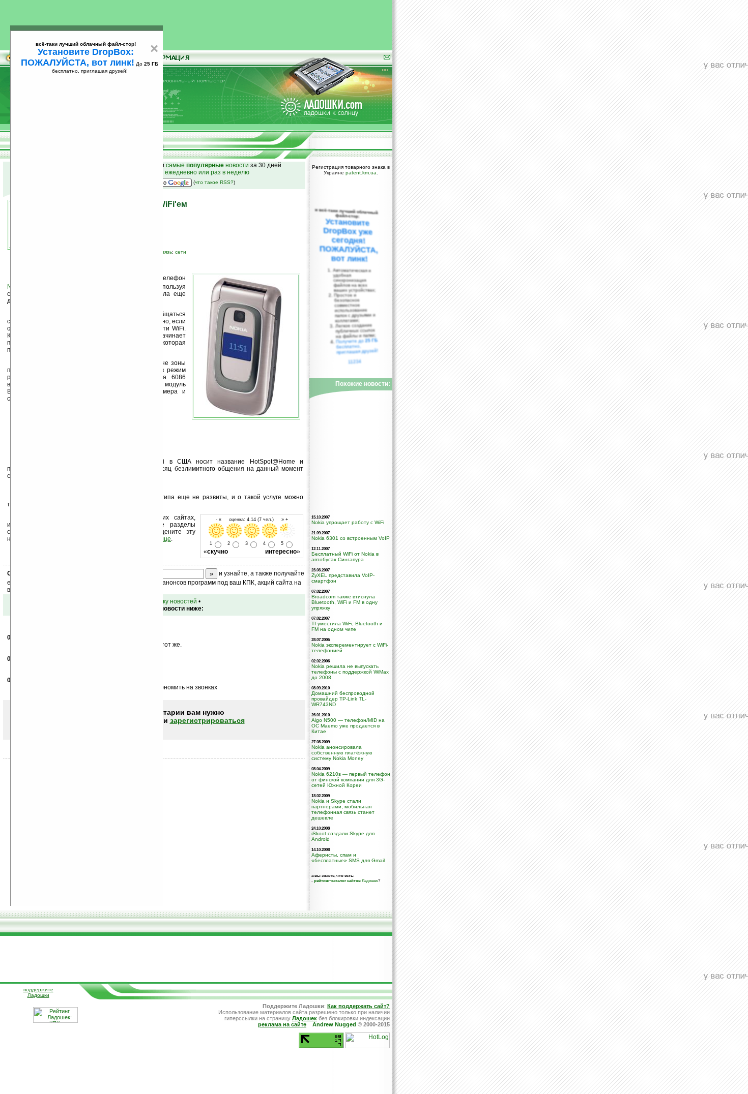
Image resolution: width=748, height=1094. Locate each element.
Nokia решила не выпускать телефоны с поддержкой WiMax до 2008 (350, 671)
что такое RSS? (214, 182)
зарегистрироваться (207, 720)
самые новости (207, 165)
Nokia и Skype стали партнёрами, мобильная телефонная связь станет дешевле (343, 809)
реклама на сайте (282, 1024)
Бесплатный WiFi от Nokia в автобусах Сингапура (345, 556)
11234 (355, 361)
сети (180, 252)
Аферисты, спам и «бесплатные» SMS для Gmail (348, 857)
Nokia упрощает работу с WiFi (347, 522)
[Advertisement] (196, 23)
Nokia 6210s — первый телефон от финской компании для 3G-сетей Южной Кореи (350, 779)
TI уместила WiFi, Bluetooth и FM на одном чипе (347, 626)
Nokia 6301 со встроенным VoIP (350, 538)
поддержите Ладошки (38, 992)
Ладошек (346, 880)
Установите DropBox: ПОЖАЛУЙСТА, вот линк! (77, 57)
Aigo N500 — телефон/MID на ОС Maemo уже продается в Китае (348, 725)
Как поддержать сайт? (358, 1006)
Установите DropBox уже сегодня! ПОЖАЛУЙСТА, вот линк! (348, 240)
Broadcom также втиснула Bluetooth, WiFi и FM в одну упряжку (344, 602)
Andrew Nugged (334, 1024)
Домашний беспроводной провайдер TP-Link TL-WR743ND (343, 698)
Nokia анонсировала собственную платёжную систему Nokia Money (341, 752)
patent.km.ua (361, 172)
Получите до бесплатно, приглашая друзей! (357, 346)
